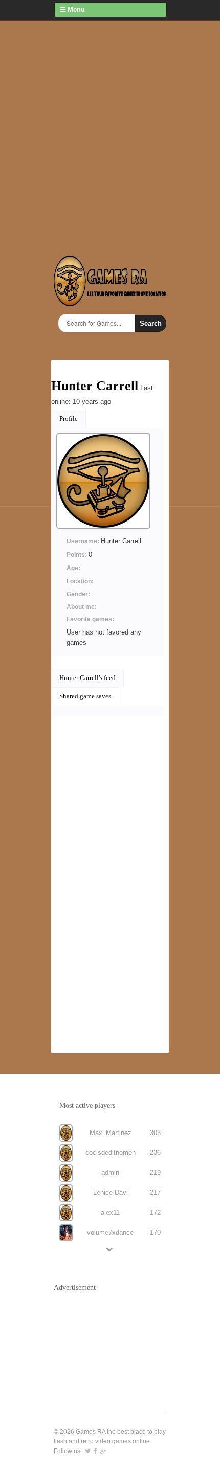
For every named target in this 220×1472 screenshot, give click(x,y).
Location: (80, 581)
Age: (73, 568)
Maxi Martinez (110, 1133)
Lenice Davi (110, 1192)
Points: (78, 554)
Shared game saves (85, 696)
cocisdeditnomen (110, 1153)
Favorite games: (90, 619)
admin (110, 1172)
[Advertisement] (110, 135)
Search (151, 323)
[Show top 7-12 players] (110, 1248)
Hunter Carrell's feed (87, 678)
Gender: (78, 594)
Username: (84, 541)
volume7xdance (110, 1232)
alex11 (110, 1212)
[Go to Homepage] (110, 300)
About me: (82, 606)
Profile (68, 418)
